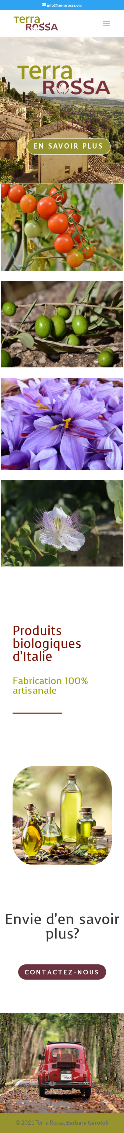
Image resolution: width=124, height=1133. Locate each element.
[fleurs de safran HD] (62, 467)
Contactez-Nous (62, 972)
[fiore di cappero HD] (62, 564)
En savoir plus (68, 146)
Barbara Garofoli (87, 1122)
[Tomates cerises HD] (62, 268)
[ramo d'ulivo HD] (62, 365)
